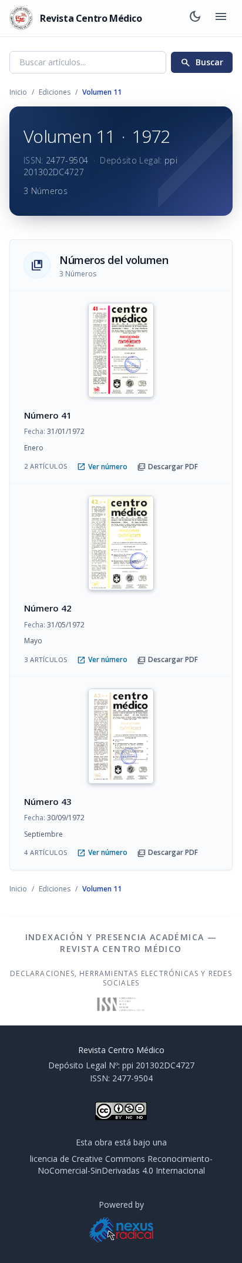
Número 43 (48, 801)
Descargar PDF (167, 467)
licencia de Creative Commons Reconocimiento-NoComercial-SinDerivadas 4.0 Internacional (121, 1164)
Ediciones (54, 92)
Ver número (102, 467)
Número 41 (48, 415)
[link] (121, 387)
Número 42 (48, 608)
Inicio (18, 92)
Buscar (201, 62)
